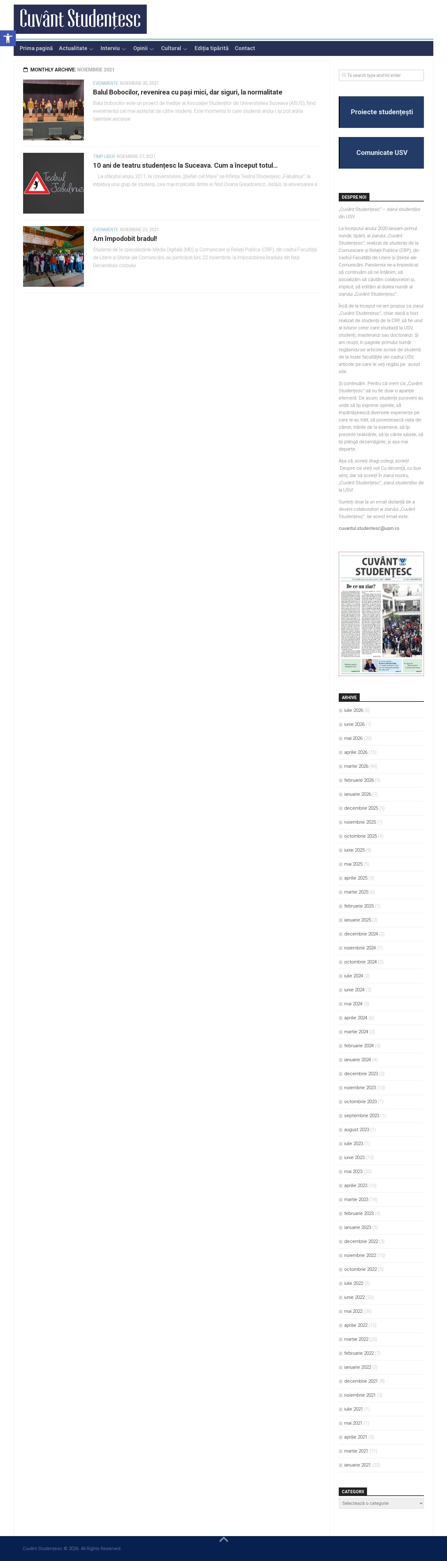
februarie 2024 (359, 1045)
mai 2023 (353, 1171)
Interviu (110, 48)
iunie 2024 (354, 990)
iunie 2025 (354, 850)
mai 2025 (353, 864)
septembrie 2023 (361, 1115)
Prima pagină (36, 48)
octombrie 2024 (360, 962)
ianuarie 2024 (357, 1059)
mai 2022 (353, 1311)
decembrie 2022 (361, 1241)
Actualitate (73, 48)
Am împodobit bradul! (125, 238)
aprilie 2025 (355, 878)
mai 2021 (353, 1423)
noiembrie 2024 (360, 948)
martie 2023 (356, 1199)
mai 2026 (353, 738)
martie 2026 (356, 766)
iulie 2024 (353, 976)
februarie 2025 (359, 906)
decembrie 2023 (361, 1073)
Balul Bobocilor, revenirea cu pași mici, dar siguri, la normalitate (187, 92)
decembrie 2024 (361, 934)
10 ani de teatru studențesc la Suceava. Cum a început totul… (185, 165)
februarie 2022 (359, 1353)
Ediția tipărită (212, 48)
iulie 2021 (353, 1409)
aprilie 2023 (355, 1185)
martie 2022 (356, 1339)
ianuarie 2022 (357, 1367)
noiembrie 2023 (360, 1087)
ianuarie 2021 (357, 1465)
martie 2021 (356, 1451)
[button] (8, 38)
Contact (245, 48)
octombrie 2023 (360, 1101)
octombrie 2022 (360, 1269)
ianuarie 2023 (357, 1227)
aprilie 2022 (355, 1325)
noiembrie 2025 (360, 822)
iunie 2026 (354, 724)
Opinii (140, 48)
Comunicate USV (381, 152)
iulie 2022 (353, 1283)
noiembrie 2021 (360, 1395)
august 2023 (356, 1129)
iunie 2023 (354, 1157)
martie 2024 (356, 1031)
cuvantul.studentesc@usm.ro (369, 528)
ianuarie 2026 (357, 794)
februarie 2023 (359, 1213)
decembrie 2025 (361, 808)
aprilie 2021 (355, 1437)
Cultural (171, 48)
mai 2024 (353, 1004)
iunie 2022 (354, 1297)
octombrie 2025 (360, 836)
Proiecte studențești (382, 112)
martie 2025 (356, 892)
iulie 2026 (353, 710)
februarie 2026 (359, 780)
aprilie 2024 (355, 1018)
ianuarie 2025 (357, 920)
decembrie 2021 (361, 1381)
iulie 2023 (353, 1143)
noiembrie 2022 (360, 1255)
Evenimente (105, 83)
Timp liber (104, 156)
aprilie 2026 (355, 752)
